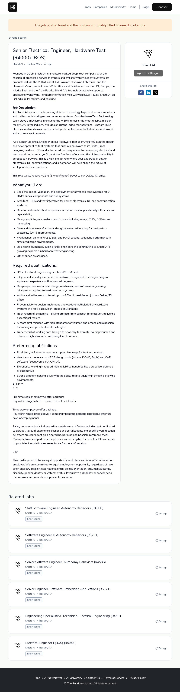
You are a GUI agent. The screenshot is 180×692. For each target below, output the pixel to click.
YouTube (51, 99)
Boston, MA (33, 64)
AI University (118, 7)
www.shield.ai (81, 95)
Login (146, 7)
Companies (100, 7)
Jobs (88, 7)
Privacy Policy (137, 678)
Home (132, 7)
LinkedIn (18, 99)
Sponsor (162, 7)
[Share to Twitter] (155, 92)
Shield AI (18, 64)
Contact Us (93, 678)
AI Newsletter (53, 678)
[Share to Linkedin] (148, 92)
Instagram (33, 99)
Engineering (33, 519)
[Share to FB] (141, 92)
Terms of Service (114, 678)
